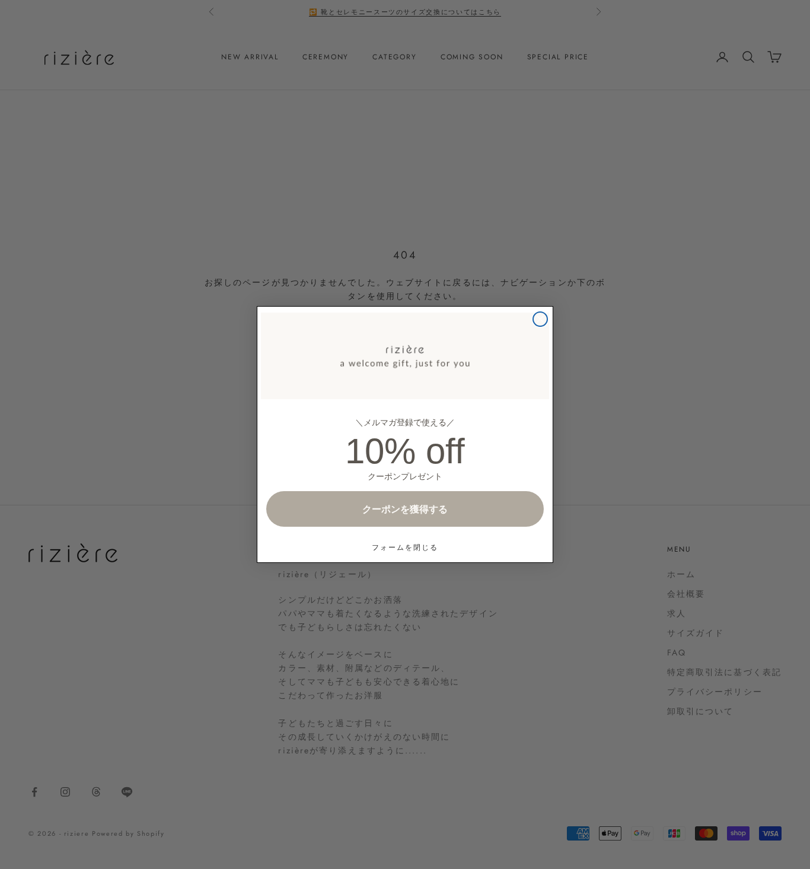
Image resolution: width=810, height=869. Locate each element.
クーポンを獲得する (405, 509)
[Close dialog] (540, 319)
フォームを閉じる (405, 547)
